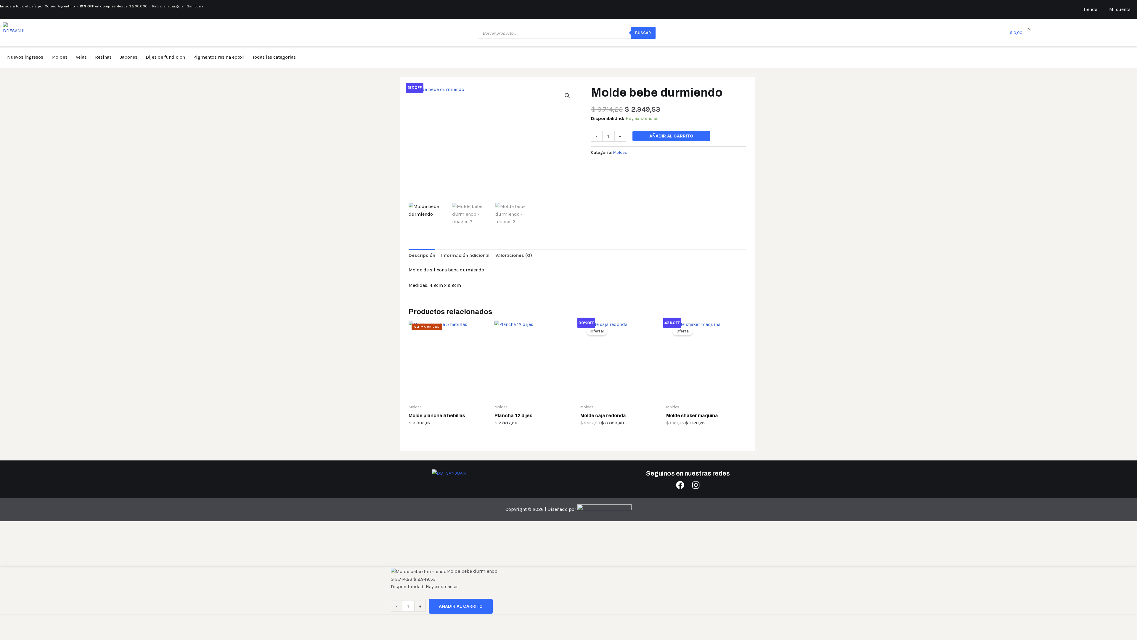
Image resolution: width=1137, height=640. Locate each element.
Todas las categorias (274, 57)
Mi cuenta (1119, 9)
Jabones (128, 57)
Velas (81, 57)
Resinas (103, 57)
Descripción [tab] (422, 255)
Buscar (643, 32)
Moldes (60, 57)
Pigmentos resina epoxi (218, 57)
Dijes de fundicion (165, 57)
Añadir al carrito (671, 136)
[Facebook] (680, 485)
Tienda (1090, 9)
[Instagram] (696, 485)
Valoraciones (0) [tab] (513, 255)
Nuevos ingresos (25, 57)
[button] (567, 95)
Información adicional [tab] (465, 255)
